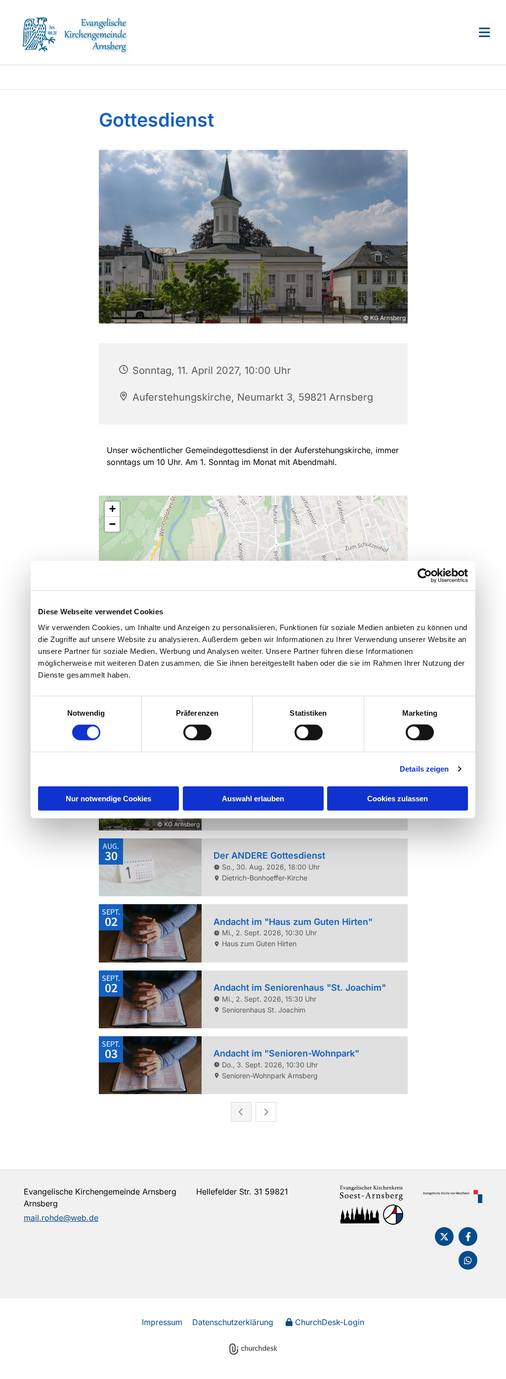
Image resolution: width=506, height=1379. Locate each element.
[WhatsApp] (468, 1260)
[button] (312, 32)
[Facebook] (468, 1236)
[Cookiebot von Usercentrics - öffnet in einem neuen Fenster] (424, 575)
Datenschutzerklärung (232, 1322)
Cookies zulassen (397, 798)
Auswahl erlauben (253, 798)
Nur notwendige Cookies (108, 798)
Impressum (162, 1322)
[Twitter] (444, 1236)
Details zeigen (424, 769)
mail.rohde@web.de (61, 1218)
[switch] (197, 732)
